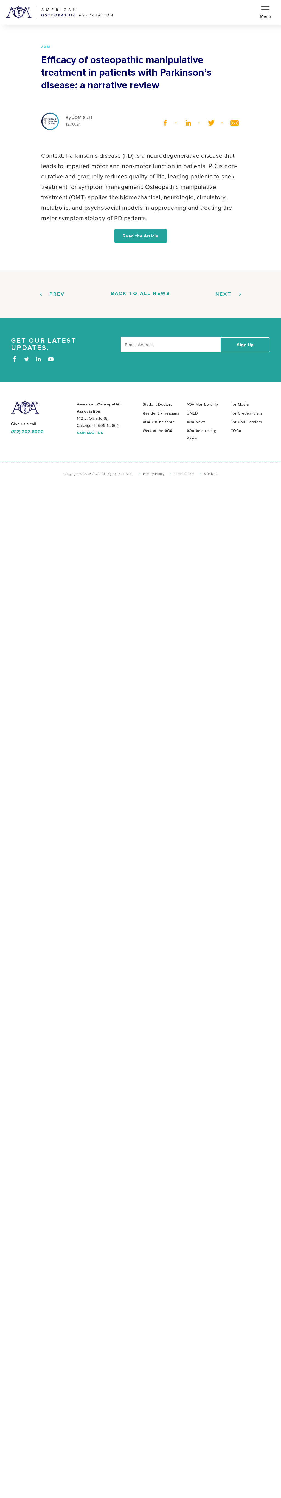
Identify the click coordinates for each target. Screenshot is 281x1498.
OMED (192, 413)
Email (232, 122)
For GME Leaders (246, 422)
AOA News (196, 422)
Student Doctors (158, 404)
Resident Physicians (161, 413)
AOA (25, 408)
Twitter (209, 122)
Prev (57, 294)
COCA (236, 431)
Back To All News (140, 293)
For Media (240, 404)
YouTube (50, 359)
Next (223, 294)
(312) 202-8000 (27, 432)
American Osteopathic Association (59, 12)
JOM (45, 47)
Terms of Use (184, 474)
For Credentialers (247, 413)
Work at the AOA (158, 431)
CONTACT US (90, 433)
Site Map (211, 474)
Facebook (163, 122)
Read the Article (141, 236)
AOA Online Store (159, 422)
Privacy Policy (154, 474)
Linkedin (186, 122)
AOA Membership (202, 404)
